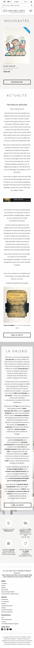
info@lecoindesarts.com (23, 639)
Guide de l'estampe (6, 610)
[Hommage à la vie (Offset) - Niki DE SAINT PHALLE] (16, 46)
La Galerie (4, 583)
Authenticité (4, 599)
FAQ (2, 617)
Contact (3, 621)
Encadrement (5, 601)
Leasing (3, 608)
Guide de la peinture (7, 612)
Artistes (3, 585)
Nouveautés (4, 589)
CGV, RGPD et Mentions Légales (9, 623)
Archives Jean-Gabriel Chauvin (10, 594)
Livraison (3, 603)
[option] (17, 53)
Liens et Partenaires (6, 619)
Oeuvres (3, 587)
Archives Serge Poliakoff (7, 592)
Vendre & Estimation (7, 606)
